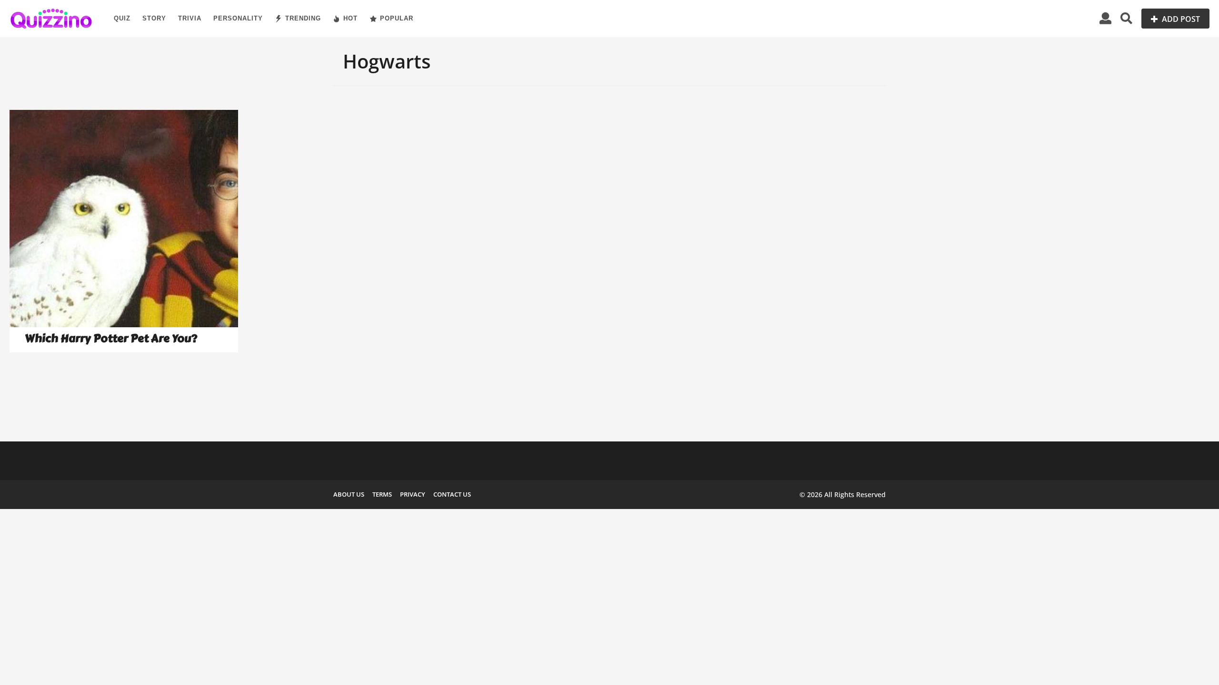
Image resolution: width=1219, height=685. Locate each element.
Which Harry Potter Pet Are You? (111, 338)
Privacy (412, 494)
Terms (382, 494)
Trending (303, 18)
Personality (238, 18)
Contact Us (452, 494)
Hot (350, 18)
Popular (396, 18)
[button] (1105, 18)
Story (154, 18)
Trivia (189, 18)
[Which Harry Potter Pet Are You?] (124, 218)
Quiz (122, 18)
